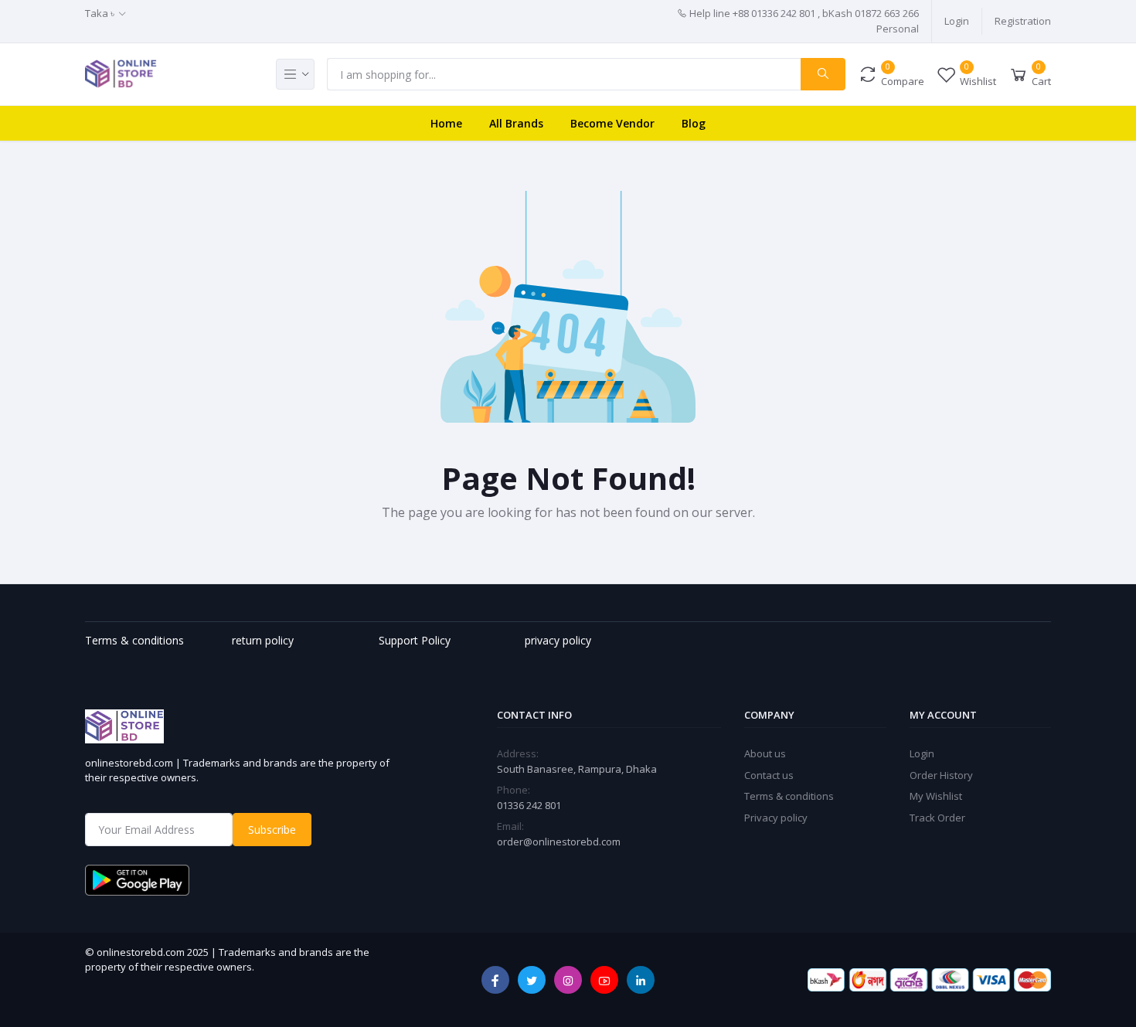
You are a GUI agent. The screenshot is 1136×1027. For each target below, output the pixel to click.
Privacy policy (776, 818)
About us (765, 753)
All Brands (516, 123)
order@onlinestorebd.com (559, 841)
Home (446, 123)
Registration (1023, 21)
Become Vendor (612, 123)
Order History (941, 775)
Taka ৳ (99, 13)
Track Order (937, 818)
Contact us (769, 775)
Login (956, 21)
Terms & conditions (789, 796)
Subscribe (272, 829)
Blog (694, 123)
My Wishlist (936, 796)
